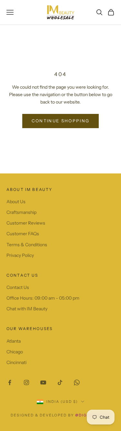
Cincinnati (16, 362)
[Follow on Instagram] (26, 382)
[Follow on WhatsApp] (77, 382)
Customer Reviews (25, 223)
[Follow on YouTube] (43, 382)
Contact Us (17, 287)
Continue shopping (61, 120)
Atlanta (13, 341)
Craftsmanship (21, 212)
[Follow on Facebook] (9, 382)
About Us (15, 201)
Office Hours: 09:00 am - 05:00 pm (42, 298)
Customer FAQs (22, 234)
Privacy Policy (20, 255)
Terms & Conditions (26, 245)
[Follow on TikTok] (60, 382)
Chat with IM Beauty (26, 309)
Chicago (14, 352)
